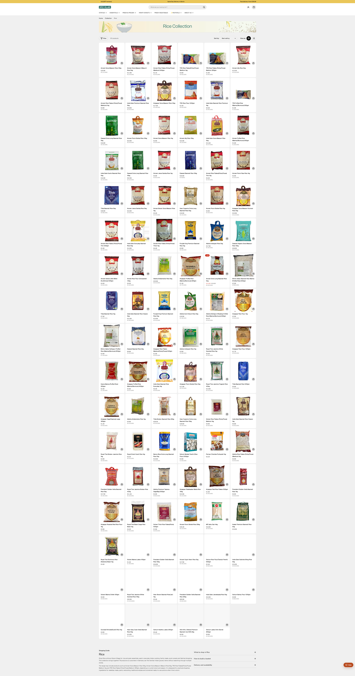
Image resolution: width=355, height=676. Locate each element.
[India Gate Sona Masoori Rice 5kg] (217, 126)
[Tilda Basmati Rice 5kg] (112, 196)
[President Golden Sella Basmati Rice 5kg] (112, 477)
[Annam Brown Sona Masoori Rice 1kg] (164, 196)
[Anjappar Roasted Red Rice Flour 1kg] (112, 512)
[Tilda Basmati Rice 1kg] (112, 301)
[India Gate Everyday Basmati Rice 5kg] (138, 231)
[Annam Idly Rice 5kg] (243, 55)
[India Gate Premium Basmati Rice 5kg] (138, 90)
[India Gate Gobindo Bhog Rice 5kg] (243, 547)
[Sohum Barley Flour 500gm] (243, 582)
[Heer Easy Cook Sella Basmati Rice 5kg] (138, 617)
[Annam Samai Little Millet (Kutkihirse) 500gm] (112, 266)
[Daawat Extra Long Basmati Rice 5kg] (112, 126)
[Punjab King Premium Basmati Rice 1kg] (190, 231)
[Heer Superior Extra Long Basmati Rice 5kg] (190, 196)
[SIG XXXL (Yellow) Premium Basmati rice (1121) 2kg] (190, 617)
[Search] (204, 7)
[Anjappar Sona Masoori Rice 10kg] (164, 90)
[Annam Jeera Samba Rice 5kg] (138, 196)
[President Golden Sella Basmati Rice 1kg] (243, 477)
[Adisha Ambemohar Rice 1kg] (138, 406)
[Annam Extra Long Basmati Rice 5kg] (217, 266)
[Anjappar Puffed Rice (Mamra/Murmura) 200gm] (190, 266)
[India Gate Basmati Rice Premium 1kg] (217, 90)
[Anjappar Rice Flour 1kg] (243, 301)
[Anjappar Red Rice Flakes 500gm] (217, 477)
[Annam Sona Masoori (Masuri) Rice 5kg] (138, 55)
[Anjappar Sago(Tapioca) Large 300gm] (112, 406)
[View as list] (254, 38)
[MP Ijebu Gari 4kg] (217, 512)
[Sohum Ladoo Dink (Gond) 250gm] (217, 617)
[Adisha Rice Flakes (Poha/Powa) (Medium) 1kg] (243, 442)
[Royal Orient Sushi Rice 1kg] (138, 442)
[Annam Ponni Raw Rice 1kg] (243, 161)
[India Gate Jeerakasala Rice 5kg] (217, 582)
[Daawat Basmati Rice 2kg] (138, 336)
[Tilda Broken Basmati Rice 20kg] (164, 406)
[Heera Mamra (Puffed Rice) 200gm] (112, 371)
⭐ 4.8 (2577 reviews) (105, 1)
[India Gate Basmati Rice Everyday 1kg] (164, 371)
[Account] (248, 7)
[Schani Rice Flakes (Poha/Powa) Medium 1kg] (217, 406)
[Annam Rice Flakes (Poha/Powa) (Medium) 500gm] (164, 55)
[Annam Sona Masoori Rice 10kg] (112, 55)
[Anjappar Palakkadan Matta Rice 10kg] (190, 477)
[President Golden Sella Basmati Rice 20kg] (190, 582)
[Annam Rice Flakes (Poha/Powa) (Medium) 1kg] (112, 90)
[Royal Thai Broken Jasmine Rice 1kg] (112, 442)
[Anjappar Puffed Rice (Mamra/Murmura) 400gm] (138, 371)
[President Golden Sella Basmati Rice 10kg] (164, 547)
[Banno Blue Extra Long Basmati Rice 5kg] (164, 442)
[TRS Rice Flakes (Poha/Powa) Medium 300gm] (217, 55)
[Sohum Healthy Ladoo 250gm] (164, 617)
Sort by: (216, 38)
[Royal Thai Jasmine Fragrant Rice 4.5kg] (217, 371)
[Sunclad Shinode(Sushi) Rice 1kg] (112, 617)
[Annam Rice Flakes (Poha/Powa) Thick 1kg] (164, 231)
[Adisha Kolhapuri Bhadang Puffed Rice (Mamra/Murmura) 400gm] (217, 301)
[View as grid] (248, 38)
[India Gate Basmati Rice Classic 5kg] (138, 301)
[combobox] (177, 7)
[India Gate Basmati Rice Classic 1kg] (243, 406)
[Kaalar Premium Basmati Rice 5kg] (243, 512)
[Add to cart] (122, 63)
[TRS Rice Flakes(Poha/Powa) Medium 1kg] (190, 55)
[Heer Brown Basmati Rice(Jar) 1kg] (164, 582)
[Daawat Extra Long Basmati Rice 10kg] (138, 161)
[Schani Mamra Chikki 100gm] (112, 582)
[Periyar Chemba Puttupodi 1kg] (217, 442)
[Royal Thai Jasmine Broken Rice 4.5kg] (138, 477)
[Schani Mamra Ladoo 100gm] (138, 547)
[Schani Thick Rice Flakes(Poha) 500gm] (164, 512)
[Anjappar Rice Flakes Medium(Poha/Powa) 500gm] (164, 336)
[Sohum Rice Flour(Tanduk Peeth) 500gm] (217, 547)
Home (101, 18)
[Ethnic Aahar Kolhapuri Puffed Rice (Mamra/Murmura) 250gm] (112, 336)
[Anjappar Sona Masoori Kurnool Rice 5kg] (243, 196)
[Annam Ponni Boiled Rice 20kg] (190, 512)
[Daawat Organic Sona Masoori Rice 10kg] (243, 231)
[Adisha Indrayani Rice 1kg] (190, 336)
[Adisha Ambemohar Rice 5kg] (164, 266)
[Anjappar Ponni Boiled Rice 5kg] (190, 371)
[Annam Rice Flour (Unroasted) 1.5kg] (138, 266)
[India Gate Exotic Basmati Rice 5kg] (112, 161)
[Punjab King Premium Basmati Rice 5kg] (164, 301)
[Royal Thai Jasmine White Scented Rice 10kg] (138, 582)
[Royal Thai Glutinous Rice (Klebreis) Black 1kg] (112, 547)
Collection (108, 18)
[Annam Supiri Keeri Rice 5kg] (190, 547)
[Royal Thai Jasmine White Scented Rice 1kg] (217, 336)
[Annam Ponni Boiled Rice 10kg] (138, 126)
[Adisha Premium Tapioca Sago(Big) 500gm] (164, 477)
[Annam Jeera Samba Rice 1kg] (164, 161)
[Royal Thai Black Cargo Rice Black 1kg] (138, 512)
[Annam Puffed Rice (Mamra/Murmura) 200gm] (243, 126)
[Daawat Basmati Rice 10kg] (190, 161)
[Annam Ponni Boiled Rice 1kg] (217, 196)
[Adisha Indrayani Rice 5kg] (217, 231)
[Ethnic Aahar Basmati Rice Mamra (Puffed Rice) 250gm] (243, 266)
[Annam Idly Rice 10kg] (190, 126)
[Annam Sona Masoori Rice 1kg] (164, 126)
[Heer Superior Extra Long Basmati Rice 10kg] (190, 406)
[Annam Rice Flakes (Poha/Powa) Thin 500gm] (112, 231)
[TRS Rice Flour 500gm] (190, 90)
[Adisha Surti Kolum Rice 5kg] (190, 301)
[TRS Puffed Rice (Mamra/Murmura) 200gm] (243, 90)
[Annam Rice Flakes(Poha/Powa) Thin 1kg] (217, 161)
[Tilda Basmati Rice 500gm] (243, 371)
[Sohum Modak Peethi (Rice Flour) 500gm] (190, 442)
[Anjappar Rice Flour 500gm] (243, 336)
